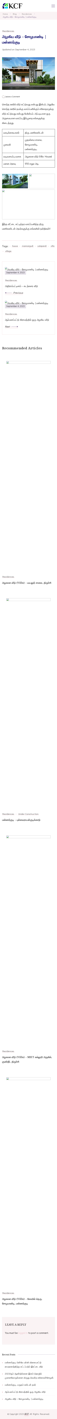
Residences (8, 30)
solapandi (42, 245)
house (15, 245)
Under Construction (28, 813)
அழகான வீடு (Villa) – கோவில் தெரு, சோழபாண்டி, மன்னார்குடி (22, 1301)
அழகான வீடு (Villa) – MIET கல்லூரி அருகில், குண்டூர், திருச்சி (27, 1059)
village (8, 251)
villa (52, 245)
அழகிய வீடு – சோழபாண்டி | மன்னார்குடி (24, 1398)
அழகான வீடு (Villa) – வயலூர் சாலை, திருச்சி (26, 582)
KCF (26, 1414)
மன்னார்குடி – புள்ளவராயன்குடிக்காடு (21, 819)
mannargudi (27, 245)
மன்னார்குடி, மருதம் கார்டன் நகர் (20, 1384)
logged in (23, 1332)
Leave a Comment (12, 96)
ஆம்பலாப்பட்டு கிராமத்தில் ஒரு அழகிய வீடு (25, 1391)
